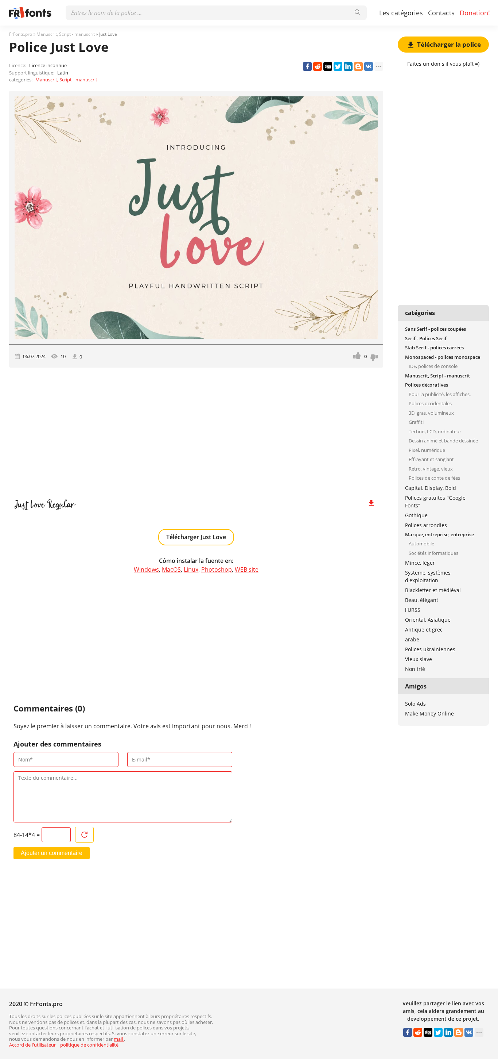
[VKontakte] (368, 66)
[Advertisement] (196, 430)
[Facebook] (307, 66)
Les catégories (401, 12)
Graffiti (416, 422)
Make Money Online (429, 713)
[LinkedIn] (348, 66)
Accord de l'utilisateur (32, 1044)
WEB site (246, 569)
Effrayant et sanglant (431, 459)
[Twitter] (338, 66)
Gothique (416, 515)
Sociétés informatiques (433, 553)
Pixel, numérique (427, 450)
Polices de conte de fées (434, 478)
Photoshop (216, 569)
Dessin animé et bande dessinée (443, 440)
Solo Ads (415, 703)
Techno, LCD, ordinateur (435, 431)
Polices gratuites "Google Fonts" (435, 501)
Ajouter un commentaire (51, 853)
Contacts (441, 12)
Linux (191, 569)
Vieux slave (418, 659)
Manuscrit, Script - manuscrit (66, 79)
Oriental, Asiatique (428, 619)
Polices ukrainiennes (430, 649)
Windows (146, 569)
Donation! (475, 12)
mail (119, 1039)
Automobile (421, 543)
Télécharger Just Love (196, 537)
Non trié (415, 668)
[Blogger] (358, 66)
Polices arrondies (426, 525)
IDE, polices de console (433, 366)
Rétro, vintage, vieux (431, 468)
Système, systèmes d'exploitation (428, 576)
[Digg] (327, 66)
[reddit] (317, 66)
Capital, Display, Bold (430, 487)
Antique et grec (424, 629)
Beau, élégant (421, 599)
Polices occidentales (430, 403)
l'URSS (412, 609)
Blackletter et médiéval (433, 590)
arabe (412, 639)
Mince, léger (420, 562)
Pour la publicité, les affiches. (440, 394)
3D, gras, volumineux (431, 413)
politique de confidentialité (89, 1044)
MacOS (171, 569)
